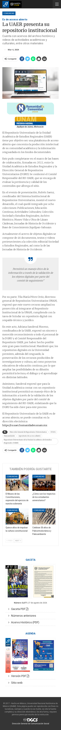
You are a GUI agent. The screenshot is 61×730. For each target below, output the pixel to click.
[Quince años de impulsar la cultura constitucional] (17, 516)
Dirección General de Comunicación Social (30, 724)
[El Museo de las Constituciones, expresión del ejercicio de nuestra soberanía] (17, 483)
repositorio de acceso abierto (30, 436)
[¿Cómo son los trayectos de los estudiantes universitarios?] (43, 483)
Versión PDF (18, 676)
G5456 (53, 432)
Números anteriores (22, 615)
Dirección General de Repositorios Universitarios (28, 432)
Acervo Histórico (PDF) (24, 622)
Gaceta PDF (17, 609)
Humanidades (9, 436)
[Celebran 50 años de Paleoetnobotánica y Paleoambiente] (43, 516)
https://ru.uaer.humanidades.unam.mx (24, 425)
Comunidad (8, 13)
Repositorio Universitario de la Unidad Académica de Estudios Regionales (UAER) (28, 441)
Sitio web (16, 682)
